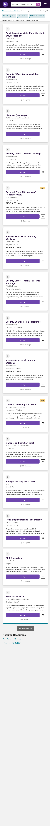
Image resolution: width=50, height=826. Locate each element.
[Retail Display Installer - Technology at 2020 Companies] (25, 529)
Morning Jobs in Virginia (11, 11)
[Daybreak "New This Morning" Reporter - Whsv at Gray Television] (25, 204)
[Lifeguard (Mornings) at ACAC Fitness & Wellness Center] (25, 124)
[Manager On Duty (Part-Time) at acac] (25, 490)
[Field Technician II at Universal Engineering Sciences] (25, 605)
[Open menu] (45, 4)
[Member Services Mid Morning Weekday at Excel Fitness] (25, 372)
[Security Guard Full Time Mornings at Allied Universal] (25, 331)
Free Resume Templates (13, 639)
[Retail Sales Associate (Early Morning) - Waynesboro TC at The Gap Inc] (25, 43)
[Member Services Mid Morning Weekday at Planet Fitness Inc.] (25, 248)
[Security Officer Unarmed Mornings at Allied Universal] (25, 163)
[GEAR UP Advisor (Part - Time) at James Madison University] (25, 413)
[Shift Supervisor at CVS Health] (25, 567)
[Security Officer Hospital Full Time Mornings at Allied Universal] (25, 291)
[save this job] (43, 54)
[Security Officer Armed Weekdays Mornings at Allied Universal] (25, 84)
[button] (23, 54)
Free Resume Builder (11, 643)
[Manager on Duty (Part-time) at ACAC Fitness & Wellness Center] (25, 452)
